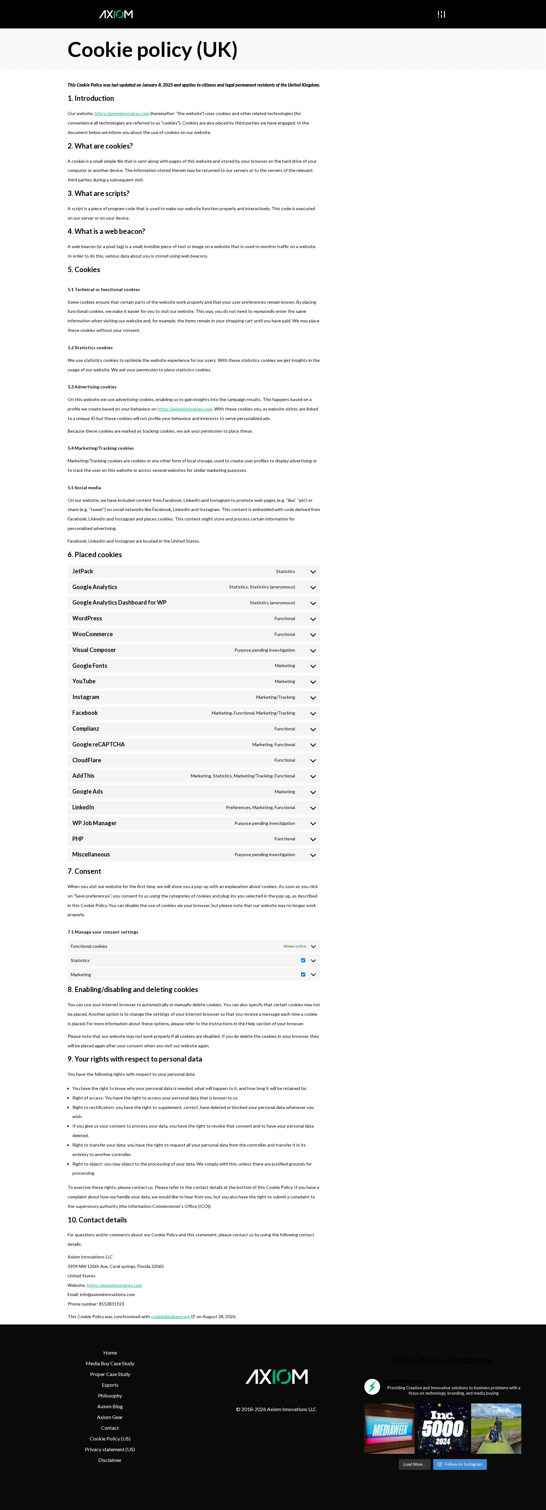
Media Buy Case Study (110, 1363)
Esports (110, 1385)
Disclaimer (110, 1460)
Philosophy (110, 1395)
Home (110, 1352)
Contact (110, 1428)
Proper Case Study (110, 1374)
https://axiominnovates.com (121, 113)
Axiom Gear (110, 1417)
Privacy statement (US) (110, 1449)
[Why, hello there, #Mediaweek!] (389, 1428)
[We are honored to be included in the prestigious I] (443, 1428)
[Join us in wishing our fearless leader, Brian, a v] (496, 1428)
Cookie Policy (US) (110, 1438)
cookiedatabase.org (170, 1316)
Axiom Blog (110, 1406)
